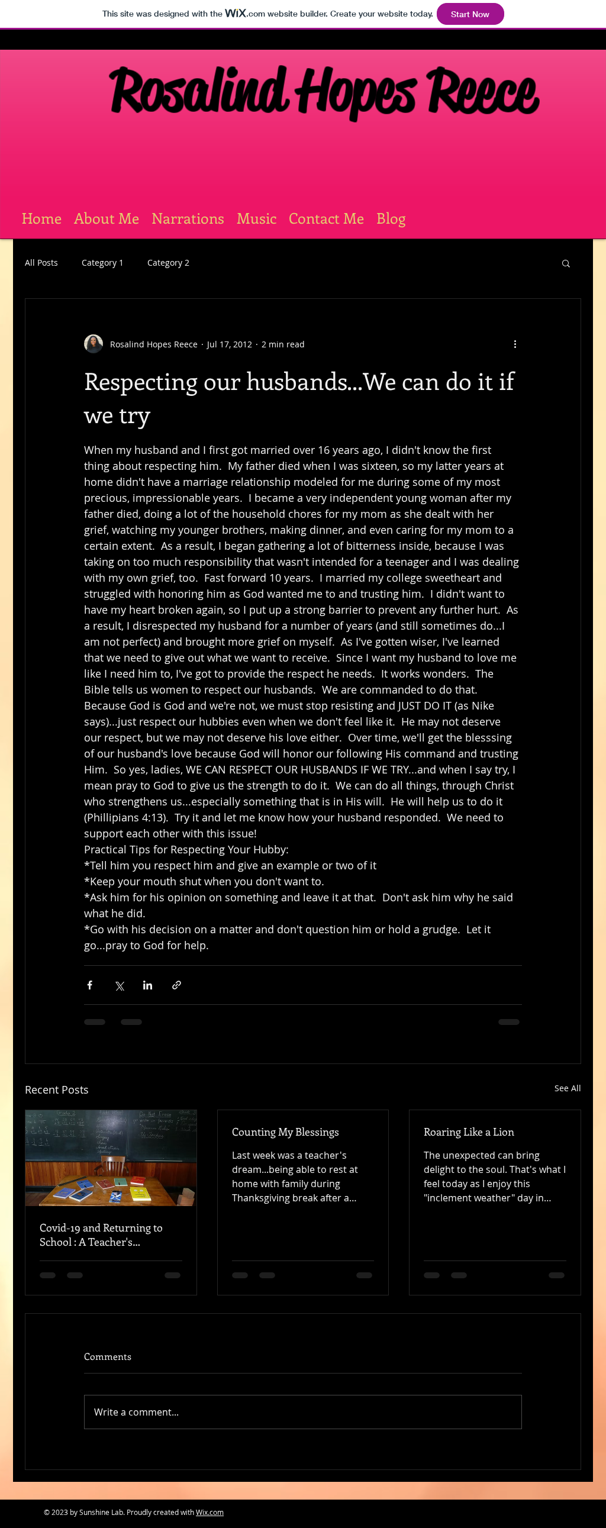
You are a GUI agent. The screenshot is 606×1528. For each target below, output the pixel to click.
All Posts (41, 262)
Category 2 (168, 262)
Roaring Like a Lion (469, 1131)
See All (568, 1088)
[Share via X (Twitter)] (118, 985)
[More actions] (515, 344)
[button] (566, 262)
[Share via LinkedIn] (147, 985)
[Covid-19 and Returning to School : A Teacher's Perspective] (110, 1158)
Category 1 (103, 262)
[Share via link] (176, 985)
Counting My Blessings (285, 1131)
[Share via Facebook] (89, 985)
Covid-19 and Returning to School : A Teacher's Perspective (101, 1234)
